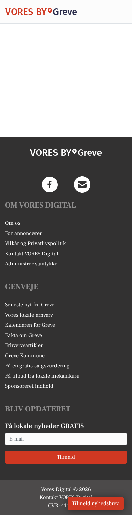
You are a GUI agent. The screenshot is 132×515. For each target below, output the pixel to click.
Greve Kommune (25, 355)
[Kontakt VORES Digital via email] (82, 184)
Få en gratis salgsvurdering (37, 365)
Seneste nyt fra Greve (29, 304)
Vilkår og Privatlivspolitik (35, 243)
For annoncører (23, 233)
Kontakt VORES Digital (31, 253)
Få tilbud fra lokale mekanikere (42, 375)
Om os (12, 223)
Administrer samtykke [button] (31, 263)
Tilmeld (66, 457)
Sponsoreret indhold (29, 386)
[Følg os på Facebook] (50, 184)
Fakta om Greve (23, 335)
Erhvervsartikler (24, 345)
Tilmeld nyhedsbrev (95, 503)
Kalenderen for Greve (30, 325)
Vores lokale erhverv (29, 315)
